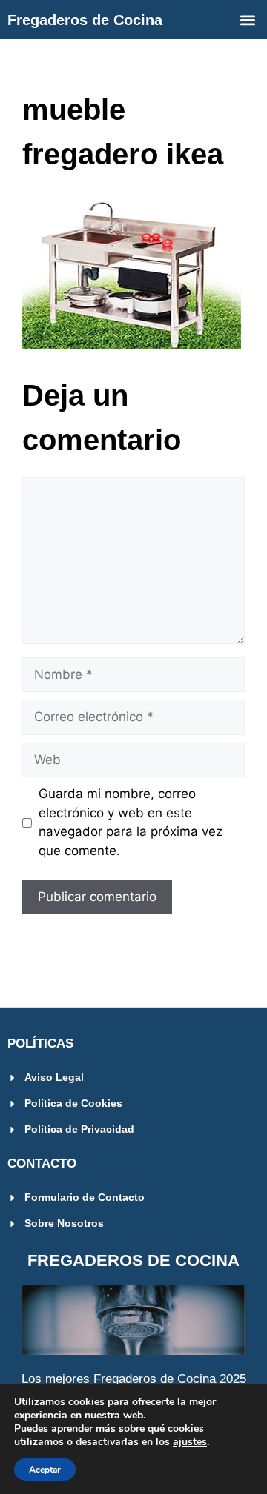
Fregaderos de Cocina (84, 20)
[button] (247, 19)
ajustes (190, 1442)
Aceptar (45, 1469)
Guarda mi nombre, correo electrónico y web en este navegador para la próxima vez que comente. (130, 822)
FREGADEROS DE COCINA (133, 1260)
